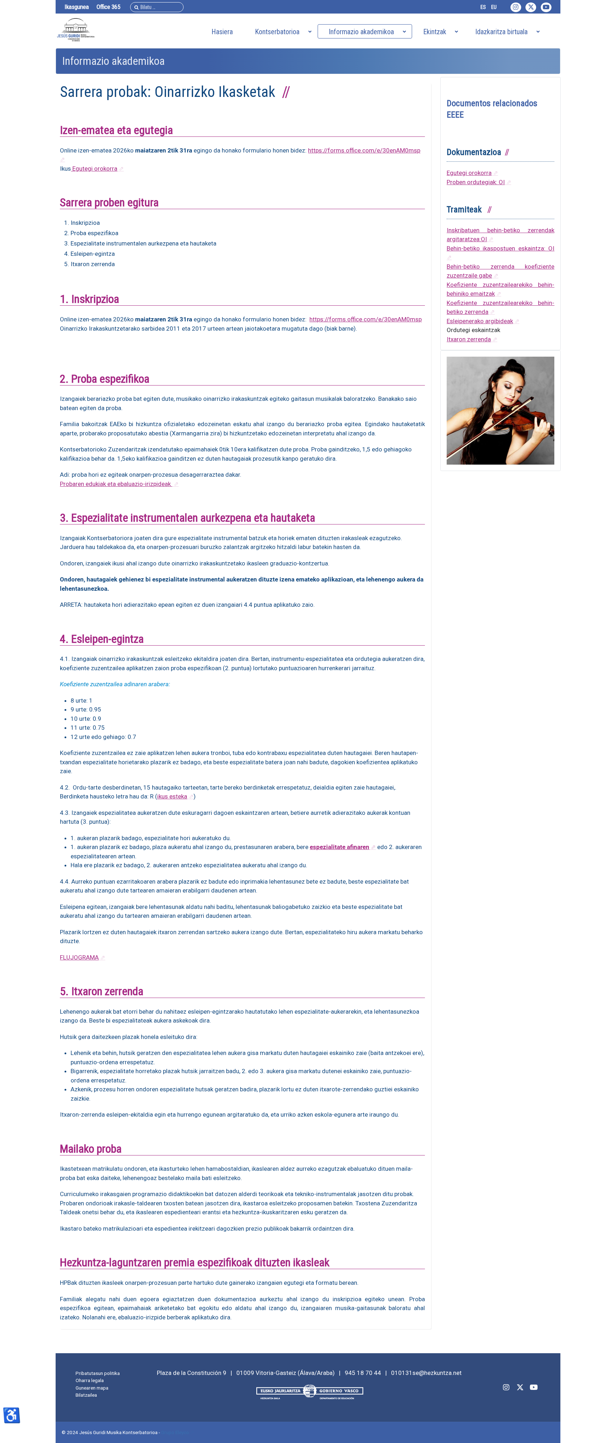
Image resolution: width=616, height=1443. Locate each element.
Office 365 (108, 6)
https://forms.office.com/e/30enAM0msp (365, 319)
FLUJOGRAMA (79, 957)
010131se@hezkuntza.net (426, 1372)
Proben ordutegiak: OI (476, 182)
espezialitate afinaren (339, 846)
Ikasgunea (77, 6)
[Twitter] (530, 7)
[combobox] (157, 7)
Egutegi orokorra (94, 168)
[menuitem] (222, 31)
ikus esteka (172, 796)
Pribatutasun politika (98, 1373)
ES (483, 7)
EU (494, 7)
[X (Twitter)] (520, 1387)
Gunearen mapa (92, 1388)
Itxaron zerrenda (469, 339)
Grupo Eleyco (175, 1432)
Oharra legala (90, 1380)
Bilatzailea (86, 1395)
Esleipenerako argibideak (480, 321)
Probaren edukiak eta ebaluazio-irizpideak (116, 483)
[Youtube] (546, 7)
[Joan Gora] (603, 1429)
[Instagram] (515, 7)
